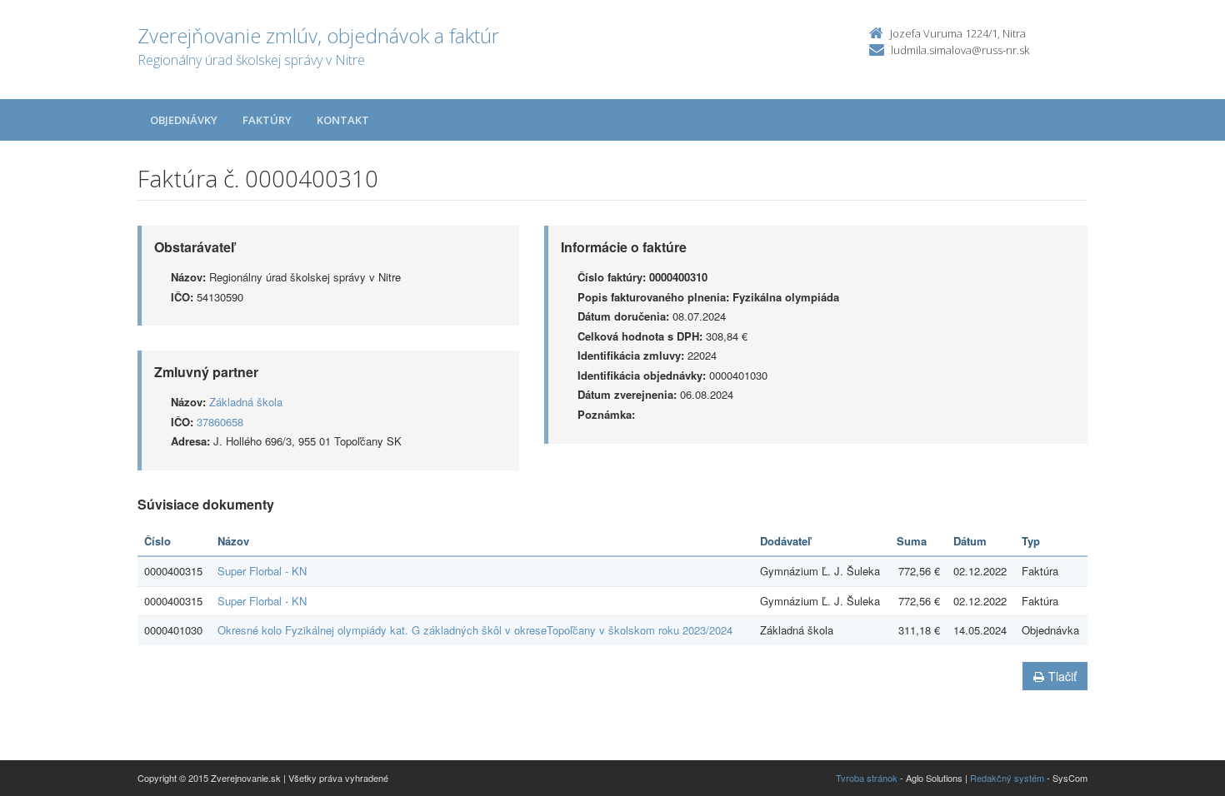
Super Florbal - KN (262, 571)
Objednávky (184, 119)
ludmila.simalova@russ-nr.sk (960, 49)
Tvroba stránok (867, 777)
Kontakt (343, 119)
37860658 (220, 422)
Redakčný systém (1007, 777)
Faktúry (267, 119)
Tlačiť (1062, 676)
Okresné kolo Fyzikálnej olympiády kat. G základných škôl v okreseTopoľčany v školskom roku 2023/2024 (475, 630)
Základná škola (245, 402)
